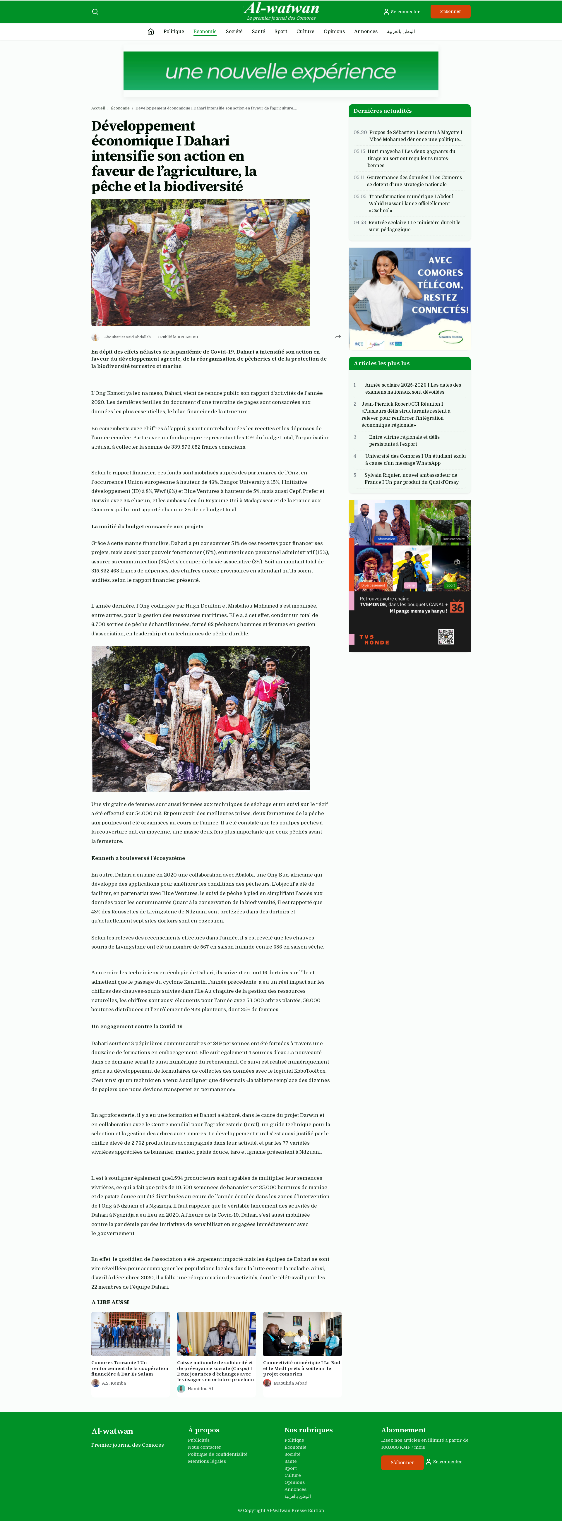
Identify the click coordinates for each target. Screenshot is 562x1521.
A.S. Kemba (114, 1383)
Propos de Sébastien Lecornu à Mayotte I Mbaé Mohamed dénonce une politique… (415, 136)
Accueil (98, 108)
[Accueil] (151, 31)
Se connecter (405, 11)
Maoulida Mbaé (290, 1383)
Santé (258, 31)
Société (234, 31)
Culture (305, 31)
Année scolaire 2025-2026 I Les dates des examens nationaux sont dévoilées (413, 388)
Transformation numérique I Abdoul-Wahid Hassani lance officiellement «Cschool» (412, 203)
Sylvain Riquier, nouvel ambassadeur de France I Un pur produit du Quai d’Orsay (412, 478)
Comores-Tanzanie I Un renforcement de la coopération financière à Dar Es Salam (129, 1368)
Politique (174, 31)
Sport (281, 31)
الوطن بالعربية (401, 31)
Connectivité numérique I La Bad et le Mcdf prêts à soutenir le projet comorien (301, 1368)
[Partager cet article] (338, 336)
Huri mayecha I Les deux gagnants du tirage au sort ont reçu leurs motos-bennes (411, 158)
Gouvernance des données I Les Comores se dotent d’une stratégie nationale (414, 181)
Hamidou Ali (201, 1389)
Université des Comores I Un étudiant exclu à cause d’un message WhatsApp (415, 459)
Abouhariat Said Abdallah (127, 337)
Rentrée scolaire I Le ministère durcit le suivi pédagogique (414, 226)
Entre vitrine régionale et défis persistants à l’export (404, 440)
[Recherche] (95, 12)
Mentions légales (207, 1461)
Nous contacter (204, 1447)
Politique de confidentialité (218, 1454)
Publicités (199, 1440)
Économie (205, 31)
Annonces (366, 31)
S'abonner (450, 11)
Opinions (334, 31)
